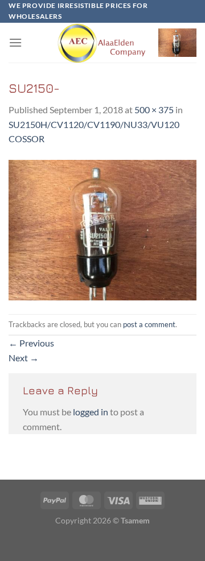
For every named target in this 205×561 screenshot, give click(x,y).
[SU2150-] (102, 229)
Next (24, 357)
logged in (90, 411)
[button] (15, 42)
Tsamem (135, 520)
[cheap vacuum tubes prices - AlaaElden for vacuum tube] (102, 43)
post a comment (149, 324)
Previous (31, 342)
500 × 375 (154, 109)
